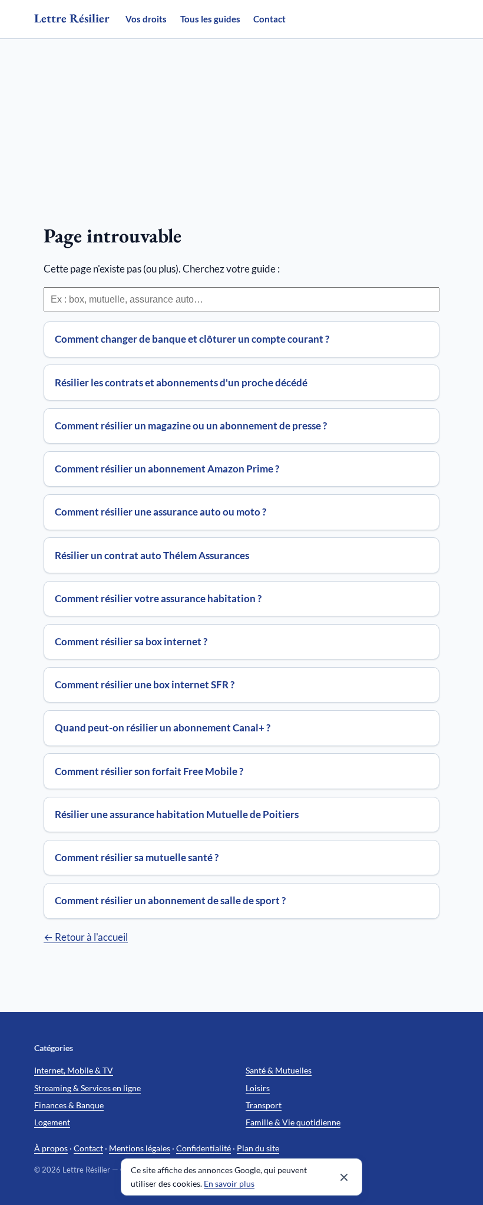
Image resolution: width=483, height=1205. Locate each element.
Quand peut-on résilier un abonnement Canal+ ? (162, 727)
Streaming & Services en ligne (87, 1088)
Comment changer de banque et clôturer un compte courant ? (192, 339)
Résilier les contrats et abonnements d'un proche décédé (181, 382)
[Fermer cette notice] (344, 1177)
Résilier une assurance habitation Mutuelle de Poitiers (177, 814)
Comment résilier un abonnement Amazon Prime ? (167, 468)
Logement (52, 1122)
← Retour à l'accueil (86, 937)
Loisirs (258, 1088)
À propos (51, 1148)
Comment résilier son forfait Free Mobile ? (149, 771)
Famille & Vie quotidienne (293, 1122)
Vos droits (146, 19)
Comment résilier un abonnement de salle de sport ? (170, 900)
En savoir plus (229, 1183)
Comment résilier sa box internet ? (131, 641)
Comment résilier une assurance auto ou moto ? (160, 511)
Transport (264, 1105)
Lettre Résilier (72, 18)
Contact (269, 19)
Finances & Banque (69, 1105)
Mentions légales (139, 1148)
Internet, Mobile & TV (73, 1070)
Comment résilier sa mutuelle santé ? (137, 857)
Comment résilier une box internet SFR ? (144, 684)
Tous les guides (210, 19)
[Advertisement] (241, 127)
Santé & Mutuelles (279, 1070)
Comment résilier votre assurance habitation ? (158, 598)
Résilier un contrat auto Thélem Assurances (152, 555)
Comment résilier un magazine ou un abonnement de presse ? (191, 425)
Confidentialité (203, 1148)
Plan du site (258, 1148)
